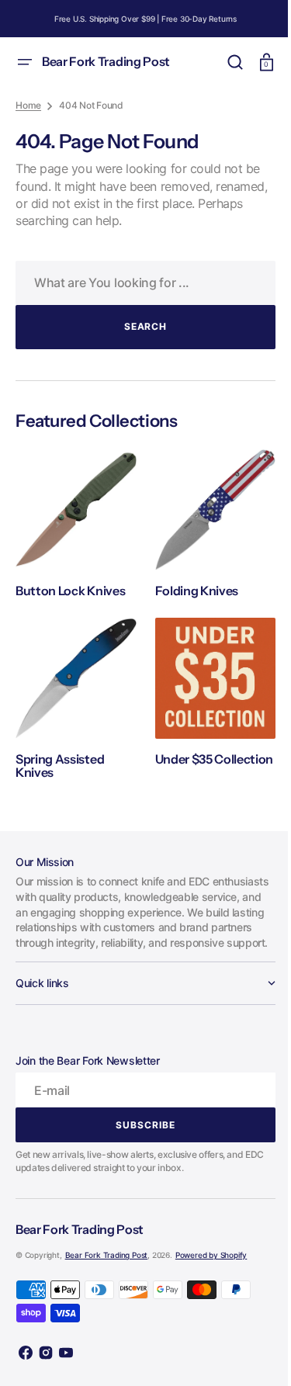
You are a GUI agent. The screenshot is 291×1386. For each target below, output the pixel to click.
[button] (25, 62)
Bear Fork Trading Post (106, 1258)
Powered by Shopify (211, 1258)
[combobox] (140, 283)
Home (28, 105)
